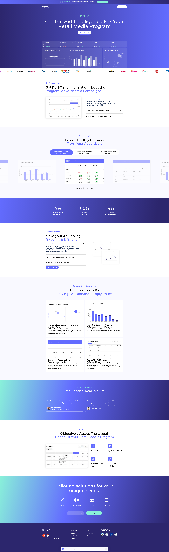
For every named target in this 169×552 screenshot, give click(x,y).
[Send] (106, 549)
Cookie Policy (90, 535)
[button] (67, 7)
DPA (88, 530)
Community (103, 6)
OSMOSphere (66, 6)
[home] (46, 7)
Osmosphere (74, 530)
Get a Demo (122, 6)
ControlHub (74, 535)
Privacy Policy (90, 533)
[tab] (104, 102)
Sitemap (73, 541)
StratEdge (73, 538)
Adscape (73, 533)
